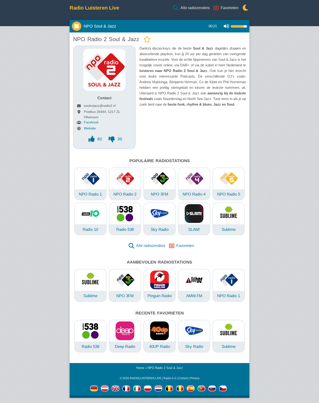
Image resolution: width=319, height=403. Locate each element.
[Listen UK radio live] (115, 389)
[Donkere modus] (244, 8)
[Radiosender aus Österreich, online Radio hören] (105, 389)
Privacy (194, 378)
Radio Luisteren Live (94, 8)
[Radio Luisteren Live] (158, 389)
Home (140, 368)
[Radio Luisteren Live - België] (169, 389)
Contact (183, 378)
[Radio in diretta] (137, 389)
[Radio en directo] (191, 389)
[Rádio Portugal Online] (201, 389)
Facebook (91, 122)
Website (90, 128)
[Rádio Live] (212, 389)
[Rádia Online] (223, 389)
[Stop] (76, 26)
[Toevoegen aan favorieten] (147, 39)
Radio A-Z (169, 378)
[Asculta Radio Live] (180, 389)
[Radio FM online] (148, 389)
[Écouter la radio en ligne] (126, 389)
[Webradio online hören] (94, 389)
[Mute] (226, 26)
